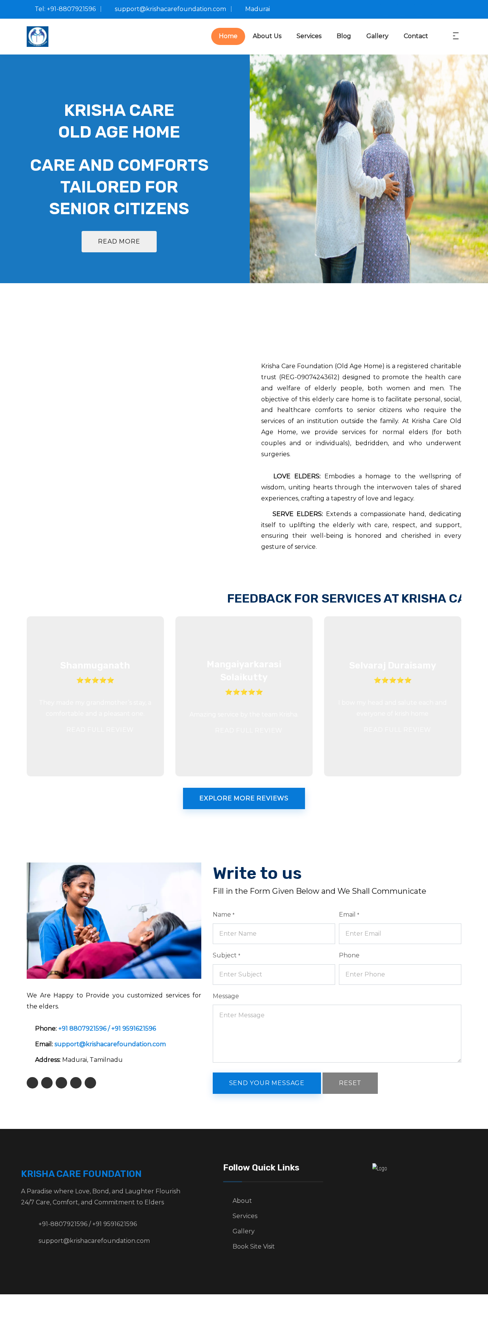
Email (349, 914)
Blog (344, 36)
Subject (226, 955)
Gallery (377, 36)
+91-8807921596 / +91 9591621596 (88, 1224)
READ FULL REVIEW (99, 729)
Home (228, 36)
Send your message (267, 1083)
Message (226, 996)
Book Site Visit (254, 1246)
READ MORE (119, 241)
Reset (350, 1083)
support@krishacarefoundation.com (110, 1044)
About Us (267, 36)
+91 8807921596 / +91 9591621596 (107, 1028)
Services (309, 36)
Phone (349, 955)
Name (223, 914)
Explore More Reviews (244, 798)
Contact (416, 36)
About (242, 1200)
